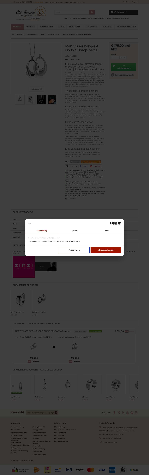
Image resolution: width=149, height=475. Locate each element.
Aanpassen (73, 250)
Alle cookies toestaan (106, 250)
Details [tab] (74, 231)
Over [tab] (107, 231)
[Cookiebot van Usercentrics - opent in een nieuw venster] (111, 223)
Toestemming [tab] (42, 231)
